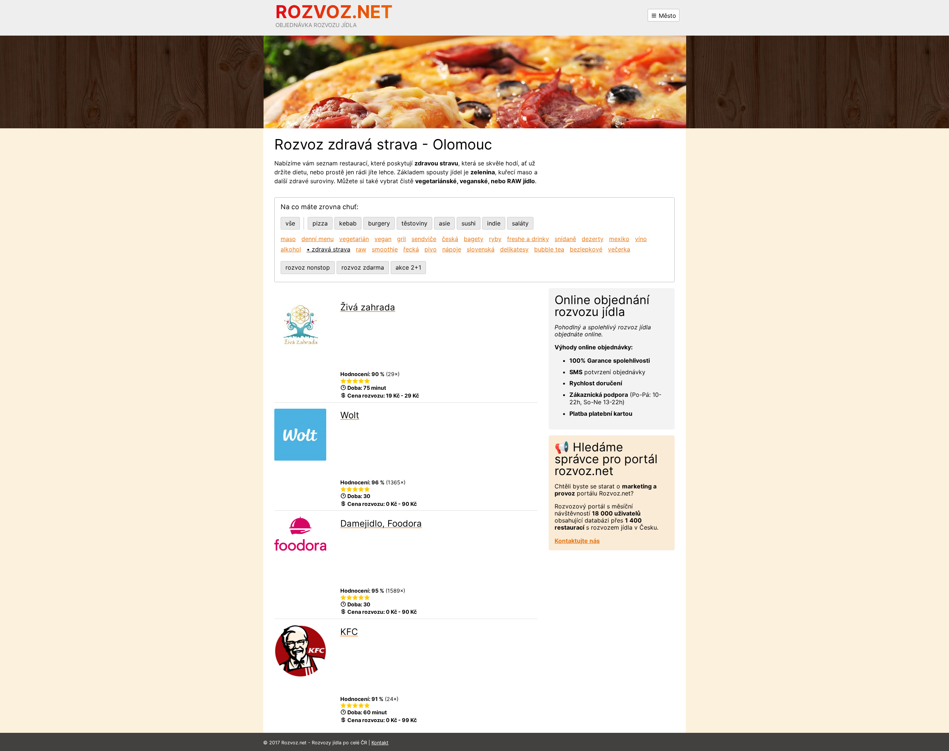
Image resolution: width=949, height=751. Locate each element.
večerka (619, 249)
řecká (411, 249)
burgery (379, 223)
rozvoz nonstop (307, 267)
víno (641, 239)
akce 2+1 (408, 267)
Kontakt (379, 742)
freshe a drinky (528, 239)
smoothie (385, 249)
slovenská (481, 249)
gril (401, 239)
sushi (469, 223)
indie (493, 223)
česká (450, 239)
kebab (348, 223)
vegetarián (354, 239)
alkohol (291, 249)
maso (288, 239)
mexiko (619, 239)
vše (290, 223)
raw (361, 249)
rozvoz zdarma (362, 267)
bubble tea (549, 249)
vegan (382, 239)
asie (444, 223)
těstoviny (414, 223)
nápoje (451, 249)
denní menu (317, 239)
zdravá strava (331, 249)
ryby (495, 239)
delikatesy (514, 249)
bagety (473, 239)
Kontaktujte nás (577, 540)
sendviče (423, 239)
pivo (430, 249)
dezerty (593, 239)
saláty (520, 223)
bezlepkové (586, 249)
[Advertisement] (439, 343)
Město (666, 15)
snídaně (565, 239)
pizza (320, 223)
